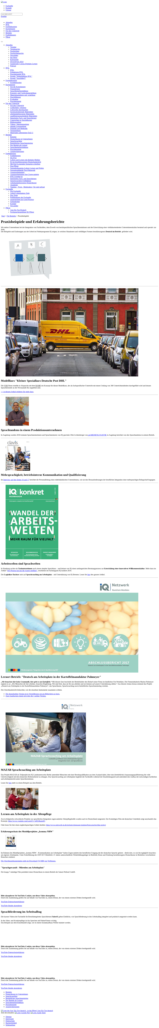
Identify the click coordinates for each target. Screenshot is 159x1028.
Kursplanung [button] (10, 85)
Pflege (8, 37)
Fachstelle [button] (9, 189)
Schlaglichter (15, 202)
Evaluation (14, 99)
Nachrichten (14, 51)
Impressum (10, 1019)
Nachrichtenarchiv (17, 53)
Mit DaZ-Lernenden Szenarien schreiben (25, 164)
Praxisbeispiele (15, 101)
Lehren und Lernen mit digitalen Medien (25, 160)
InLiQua (13, 158)
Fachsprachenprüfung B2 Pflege (22, 212)
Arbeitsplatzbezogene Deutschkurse (23, 183)
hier (88, 575)
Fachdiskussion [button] (11, 80)
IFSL (7, 25)
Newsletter (14, 55)
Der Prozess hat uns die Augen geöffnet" (22, 571)
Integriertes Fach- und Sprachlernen (23, 118)
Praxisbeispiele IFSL (17, 74)
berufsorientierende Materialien (21, 112)
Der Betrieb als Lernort (18, 145)
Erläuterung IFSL (16, 72)
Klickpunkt (14, 60)
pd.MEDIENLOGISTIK (97, 435)
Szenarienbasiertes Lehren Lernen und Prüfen (27, 168)
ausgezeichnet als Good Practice (22, 200)
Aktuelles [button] (9, 45)
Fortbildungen (11, 35)
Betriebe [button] (9, 135)
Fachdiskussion (11, 27)
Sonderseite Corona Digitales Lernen (23, 64)
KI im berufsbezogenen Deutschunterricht (25, 162)
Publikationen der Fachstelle (20, 197)
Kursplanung (10, 29)
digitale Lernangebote (18, 126)
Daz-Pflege (14, 166)
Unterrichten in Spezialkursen (21, 120)
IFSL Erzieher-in (16, 177)
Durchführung (15, 97)
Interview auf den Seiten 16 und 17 (16, 480)
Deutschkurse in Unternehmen (21, 139)
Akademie (14, 185)
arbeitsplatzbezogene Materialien (22, 114)
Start (3, 216)
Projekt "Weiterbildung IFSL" (21, 76)
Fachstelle (9, 6)
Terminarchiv (15, 49)
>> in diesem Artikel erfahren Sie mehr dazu (17, 392)
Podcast (13, 66)
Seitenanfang (10, 1025)
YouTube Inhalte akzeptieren (11, 906)
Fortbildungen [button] (11, 154)
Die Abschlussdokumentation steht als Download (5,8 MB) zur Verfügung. (28, 861)
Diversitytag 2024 (16, 62)
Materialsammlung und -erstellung (22, 95)
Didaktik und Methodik (18, 129)
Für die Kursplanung (17, 87)
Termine (13, 47)
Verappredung (15, 131)
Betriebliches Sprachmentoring (21, 143)
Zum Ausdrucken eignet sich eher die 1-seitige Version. (26, 696)
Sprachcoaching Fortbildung (20, 181)
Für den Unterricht (12, 31)
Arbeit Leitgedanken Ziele (20, 193)
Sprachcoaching (16, 141)
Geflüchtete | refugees (18, 108)
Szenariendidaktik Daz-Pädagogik (22, 170)
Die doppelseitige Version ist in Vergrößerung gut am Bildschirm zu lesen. (33, 694)
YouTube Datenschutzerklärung (12, 902)
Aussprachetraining (17, 172)
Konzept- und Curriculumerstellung (23, 93)
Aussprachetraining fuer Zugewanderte (24, 174)
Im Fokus (13, 57)
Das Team (14, 195)
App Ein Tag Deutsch (18, 210)
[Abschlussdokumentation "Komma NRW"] (11, 849)
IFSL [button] (7, 68)
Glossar (8, 10)
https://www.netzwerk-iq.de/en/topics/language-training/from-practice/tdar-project (76, 825)
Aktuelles (9, 22)
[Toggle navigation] (2, 41)
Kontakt (9, 8)
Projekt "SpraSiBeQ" (18, 78)
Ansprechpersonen (17, 151)
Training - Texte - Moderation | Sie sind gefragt (27, 187)
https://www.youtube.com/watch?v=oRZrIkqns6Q (26, 821)
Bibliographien (15, 122)
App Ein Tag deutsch (45, 1011)
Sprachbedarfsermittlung (19, 91)
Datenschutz (10, 1021)
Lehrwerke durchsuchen (19, 110)
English (4, 16)
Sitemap (9, 1017)
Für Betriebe (11, 216)
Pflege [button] (8, 208)
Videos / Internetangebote (19, 124)
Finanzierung (15, 89)
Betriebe (9, 33)
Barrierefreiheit (11, 1023)
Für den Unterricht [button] (12, 103)
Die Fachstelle (15, 191)
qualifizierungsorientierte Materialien (23, 116)
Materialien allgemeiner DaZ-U (21, 133)
